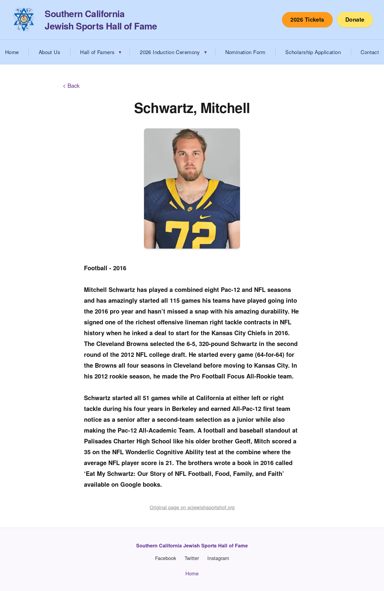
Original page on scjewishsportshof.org (192, 507)
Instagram (218, 558)
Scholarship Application (313, 52)
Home (192, 573)
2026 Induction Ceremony (170, 52)
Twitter (191, 558)
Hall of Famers (97, 52)
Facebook (165, 558)
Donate (354, 19)
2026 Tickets (307, 19)
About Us (49, 52)
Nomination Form (245, 52)
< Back (71, 85)
